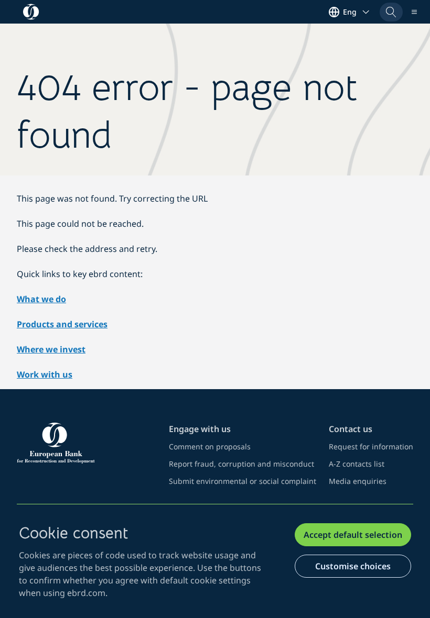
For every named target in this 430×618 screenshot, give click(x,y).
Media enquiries (357, 481)
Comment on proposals (210, 446)
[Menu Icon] (414, 12)
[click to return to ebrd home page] (86, 443)
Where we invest (51, 349)
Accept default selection (353, 534)
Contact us (350, 429)
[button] (391, 12)
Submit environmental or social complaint (242, 481)
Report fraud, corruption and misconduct (241, 464)
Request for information (371, 446)
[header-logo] (31, 12)
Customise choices (353, 566)
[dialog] (215, 561)
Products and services (62, 324)
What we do (41, 299)
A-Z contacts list (356, 464)
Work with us (44, 374)
